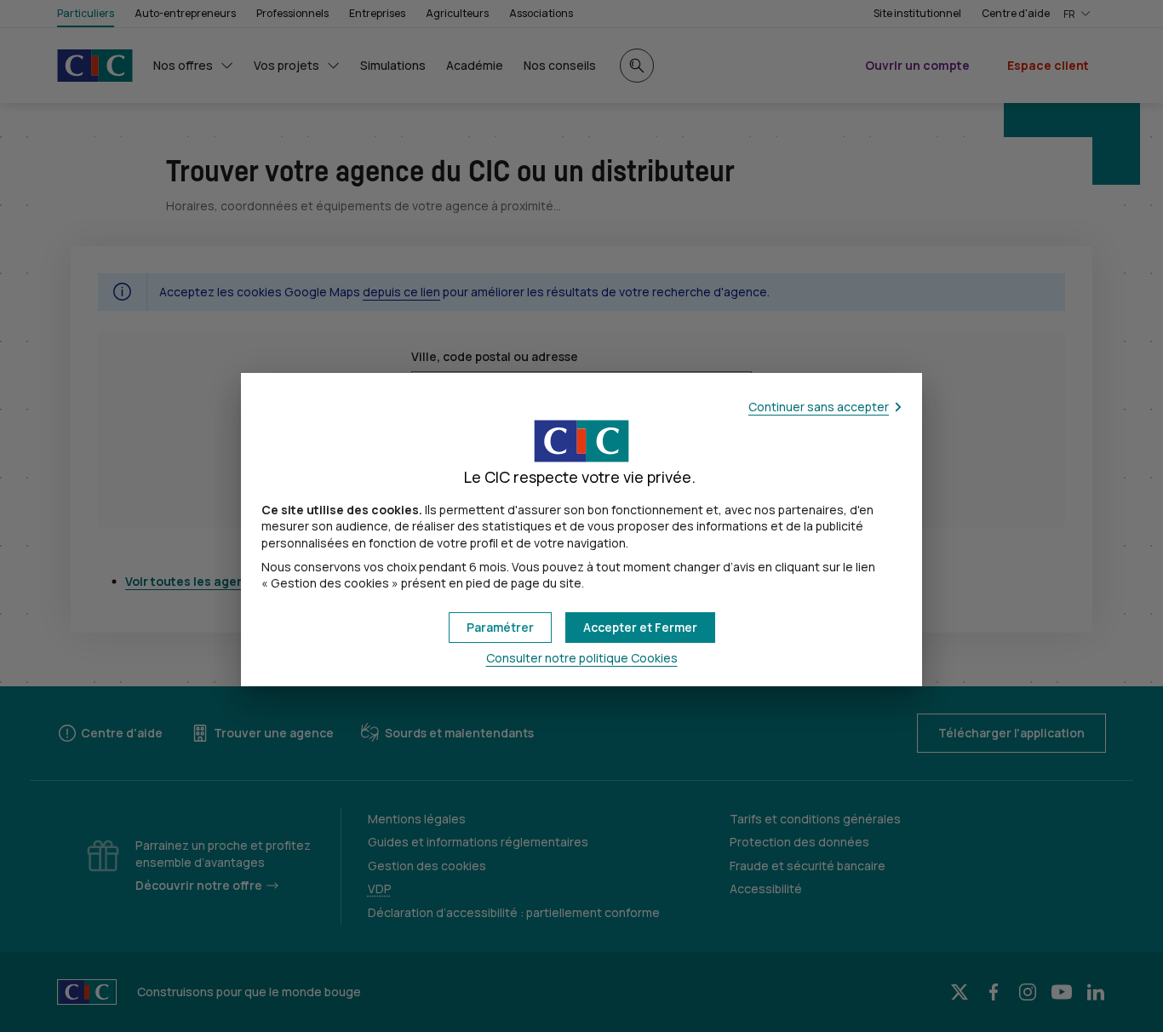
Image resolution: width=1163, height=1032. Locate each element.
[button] (640, 627)
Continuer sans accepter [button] (818, 406)
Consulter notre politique (582, 658)
